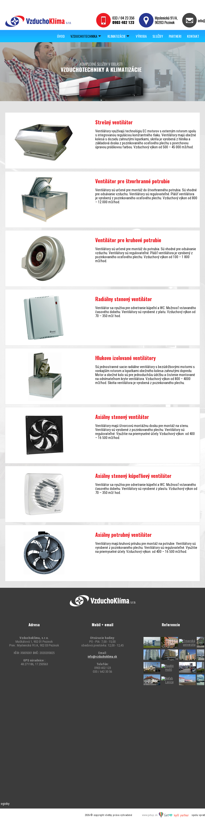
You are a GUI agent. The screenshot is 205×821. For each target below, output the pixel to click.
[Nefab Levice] (169, 682)
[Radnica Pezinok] (152, 684)
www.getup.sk (150, 815)
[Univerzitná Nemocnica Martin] (169, 646)
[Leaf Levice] (187, 684)
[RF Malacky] (187, 671)
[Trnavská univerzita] (187, 644)
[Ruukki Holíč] (152, 671)
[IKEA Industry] (152, 646)
